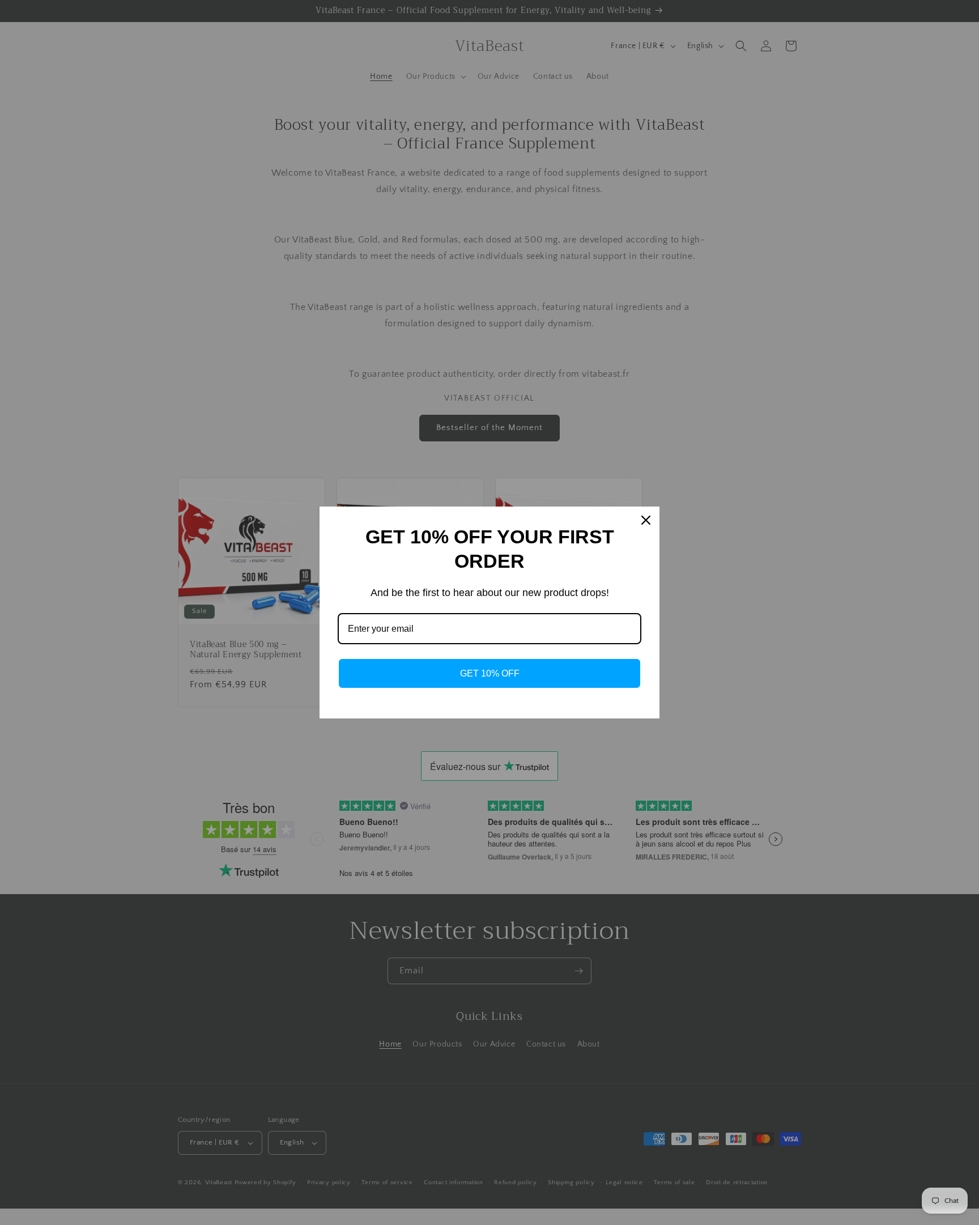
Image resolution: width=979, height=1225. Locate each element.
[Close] (645, 520)
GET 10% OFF (490, 673)
